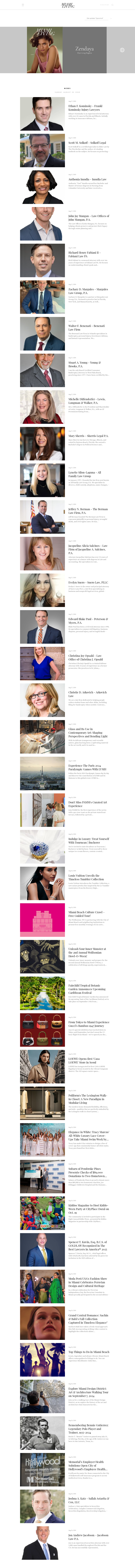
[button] (94, 765)
